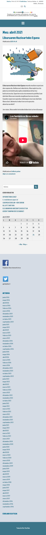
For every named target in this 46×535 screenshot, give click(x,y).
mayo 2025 (6, 327)
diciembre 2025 (8, 313)
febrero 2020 (7, 458)
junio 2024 (6, 352)
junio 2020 (6, 447)
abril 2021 (6, 430)
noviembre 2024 (8, 343)
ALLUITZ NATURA (8, 205)
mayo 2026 (6, 300)
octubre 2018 (7, 482)
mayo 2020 (6, 449)
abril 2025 (6, 330)
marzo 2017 (6, 496)
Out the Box (26, 528)
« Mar (21, 244)
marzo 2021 (6, 433)
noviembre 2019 (8, 466)
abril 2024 (6, 357)
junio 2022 (6, 403)
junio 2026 (6, 297)
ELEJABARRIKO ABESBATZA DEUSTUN (15, 208)
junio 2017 (6, 487)
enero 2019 (6, 479)
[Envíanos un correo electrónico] (21, 6)
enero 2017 (6, 498)
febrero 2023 (7, 390)
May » (25, 244)
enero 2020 (6, 460)
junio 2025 (6, 324)
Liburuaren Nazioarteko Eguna (21, 37)
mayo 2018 (6, 485)
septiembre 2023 (8, 376)
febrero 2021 (7, 436)
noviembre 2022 (8, 398)
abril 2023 (6, 384)
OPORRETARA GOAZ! (10, 197)
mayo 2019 (6, 471)
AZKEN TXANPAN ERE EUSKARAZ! (13, 211)
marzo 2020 (6, 455)
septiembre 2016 (8, 506)
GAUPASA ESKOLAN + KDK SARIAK (13, 202)
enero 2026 (6, 311)
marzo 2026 (6, 305)
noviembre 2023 (8, 371)
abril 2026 (6, 303)
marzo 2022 (6, 409)
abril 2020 (6, 452)
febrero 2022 (7, 411)
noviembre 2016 (8, 504)
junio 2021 (6, 425)
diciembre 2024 (8, 341)
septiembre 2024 (8, 349)
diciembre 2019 (8, 463)
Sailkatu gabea (15, 171)
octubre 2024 (7, 346)
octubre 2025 (7, 319)
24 (33, 235)
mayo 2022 (6, 406)
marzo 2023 (6, 387)
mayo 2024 (6, 354)
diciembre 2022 (8, 395)
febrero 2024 (7, 362)
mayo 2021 (6, 428)
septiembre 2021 (8, 422)
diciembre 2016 (8, 501)
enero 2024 (6, 365)
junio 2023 (6, 379)
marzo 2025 (6, 332)
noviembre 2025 (8, 316)
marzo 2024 (6, 360)
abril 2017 (6, 493)
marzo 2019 (6, 477)
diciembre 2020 (8, 441)
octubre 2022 (7, 400)
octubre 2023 (7, 373)
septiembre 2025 (8, 322)
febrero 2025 (7, 335)
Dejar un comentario (9, 174)
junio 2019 (6, 468)
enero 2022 (6, 414)
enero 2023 (6, 392)
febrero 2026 (7, 308)
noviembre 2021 (8, 419)
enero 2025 (6, 338)
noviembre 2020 (8, 444)
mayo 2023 (6, 381)
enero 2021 (6, 439)
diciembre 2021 (7, 417)
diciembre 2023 (8, 368)
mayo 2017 (6, 490)
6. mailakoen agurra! (10, 199)
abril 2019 (6, 474)
